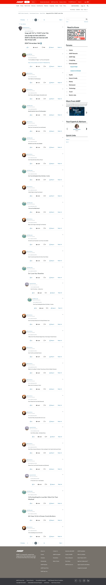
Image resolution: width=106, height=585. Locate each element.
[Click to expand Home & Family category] (67, 78)
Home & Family (73, 78)
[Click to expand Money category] (67, 81)
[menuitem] (17, 6)
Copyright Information (21, 582)
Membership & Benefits (45, 2)
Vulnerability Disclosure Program (35, 582)
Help (82, 9)
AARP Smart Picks (54, 2)
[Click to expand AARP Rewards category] (67, 53)
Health (71, 75)
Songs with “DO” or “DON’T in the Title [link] (54, 13)
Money (71, 81)
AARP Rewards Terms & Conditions (55, 580)
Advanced (86, 21)
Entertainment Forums (34, 13)
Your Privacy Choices (55, 582)
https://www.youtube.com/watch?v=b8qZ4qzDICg (39, 62)
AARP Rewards (73, 53)
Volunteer (43, 557)
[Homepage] (20, 2)
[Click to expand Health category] (67, 74)
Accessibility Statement (41, 580)
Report (52, 47)
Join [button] (27, 1)
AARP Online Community (23, 13)
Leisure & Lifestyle (75, 70)
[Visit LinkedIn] (88, 580)
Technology (72, 88)
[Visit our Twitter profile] (80, 580)
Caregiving (72, 60)
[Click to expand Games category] (67, 50)
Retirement (72, 85)
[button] (88, 6)
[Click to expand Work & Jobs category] (67, 95)
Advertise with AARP (69, 551)
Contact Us (55, 551)
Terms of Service (29, 580)
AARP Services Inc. (69, 564)
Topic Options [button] (23, 24)
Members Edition (62, 2)
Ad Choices (46, 582)
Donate (42, 554)
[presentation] (67, 111)
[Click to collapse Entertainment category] (67, 63)
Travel (70, 91)
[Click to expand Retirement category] (67, 85)
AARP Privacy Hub (20, 580)
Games (71, 50)
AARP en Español (75, 5)
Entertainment (73, 63)
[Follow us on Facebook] (75, 580)
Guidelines (78, 9)
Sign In (67, 141)
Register (80, 1)
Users (67, 21)
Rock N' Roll (42, 13)
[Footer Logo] (26, 551)
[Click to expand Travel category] (67, 91)
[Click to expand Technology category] (67, 88)
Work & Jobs (72, 95)
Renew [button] (33, 1)
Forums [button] (85, 9)
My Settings (72, 9)
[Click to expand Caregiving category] (67, 60)
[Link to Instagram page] (84, 580)
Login (85, 2)
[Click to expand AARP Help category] (67, 56)
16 (44, 19)
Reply (59, 47)
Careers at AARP (68, 554)
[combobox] (77, 19)
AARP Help (72, 57)
